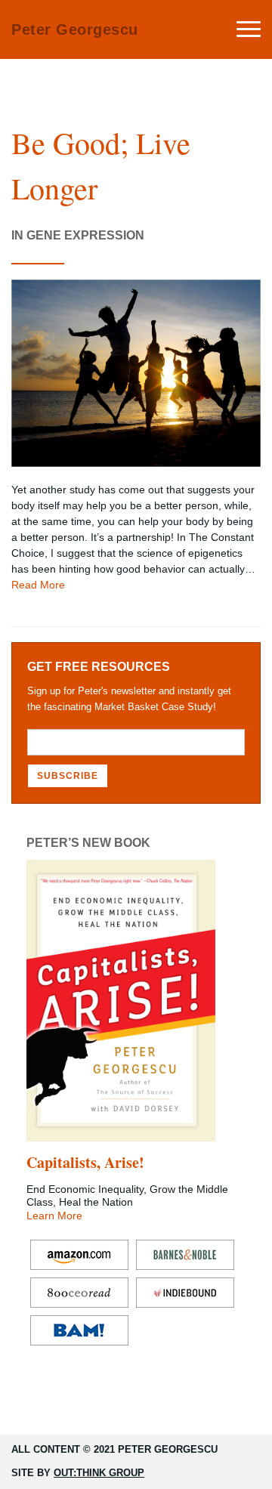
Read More (38, 585)
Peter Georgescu (74, 29)
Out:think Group (99, 1472)
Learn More (54, 1215)
